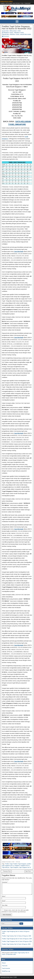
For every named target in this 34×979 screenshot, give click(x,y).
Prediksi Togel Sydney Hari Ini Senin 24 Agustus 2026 (16, 944)
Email (4, 901)
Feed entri (4, 965)
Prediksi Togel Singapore (19, 863)
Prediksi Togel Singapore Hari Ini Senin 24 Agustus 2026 (17, 941)
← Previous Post (6, 871)
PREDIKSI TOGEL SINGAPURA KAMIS (20, 34)
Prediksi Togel (9, 863)
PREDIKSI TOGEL (8, 32)
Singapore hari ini (24, 865)
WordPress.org (6, 971)
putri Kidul (6, 31)
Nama (4, 896)
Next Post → (28, 871)
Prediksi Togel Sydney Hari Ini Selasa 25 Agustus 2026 (16, 936)
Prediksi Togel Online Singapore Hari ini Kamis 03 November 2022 (16, 27)
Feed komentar (6, 968)
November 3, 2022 (16, 31)
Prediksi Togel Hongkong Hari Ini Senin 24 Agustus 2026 (17, 938)
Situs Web (4, 905)
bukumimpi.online (6, 1)
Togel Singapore (14, 867)
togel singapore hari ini (25, 867)
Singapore (17, 865)
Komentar (5, 882)
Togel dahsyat (5, 867)
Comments (6, 36)
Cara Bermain (18, 251)
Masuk (4, 963)
